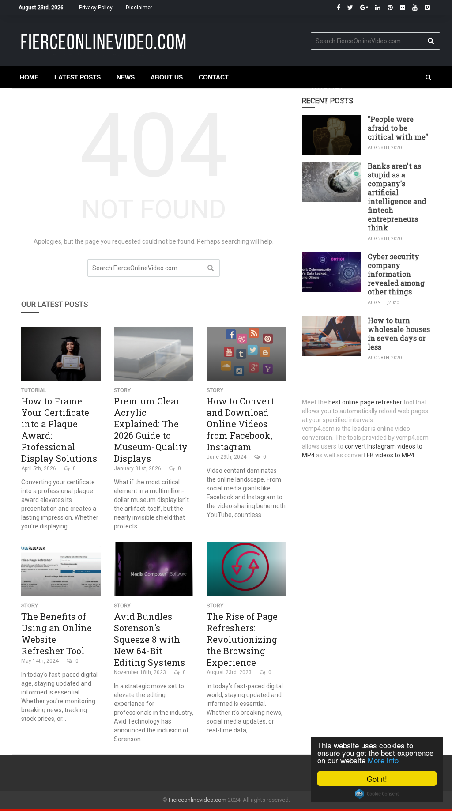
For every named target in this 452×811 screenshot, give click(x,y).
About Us (167, 77)
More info (383, 760)
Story (122, 390)
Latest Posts (77, 77)
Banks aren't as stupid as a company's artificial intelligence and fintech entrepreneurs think (397, 196)
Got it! (377, 778)
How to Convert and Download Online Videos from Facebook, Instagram (240, 424)
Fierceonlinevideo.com (197, 799)
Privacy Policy (96, 7)
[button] (428, 77)
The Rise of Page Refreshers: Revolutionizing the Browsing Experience (242, 639)
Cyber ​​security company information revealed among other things (396, 274)
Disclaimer (139, 7)
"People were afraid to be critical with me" (398, 127)
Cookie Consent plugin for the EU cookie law (377, 794)
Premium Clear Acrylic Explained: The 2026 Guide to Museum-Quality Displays (151, 429)
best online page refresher (365, 402)
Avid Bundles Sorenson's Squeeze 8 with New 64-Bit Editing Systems (149, 639)
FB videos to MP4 (390, 455)
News (126, 77)
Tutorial (33, 390)
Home (29, 77)
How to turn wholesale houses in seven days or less (399, 333)
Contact (214, 77)
